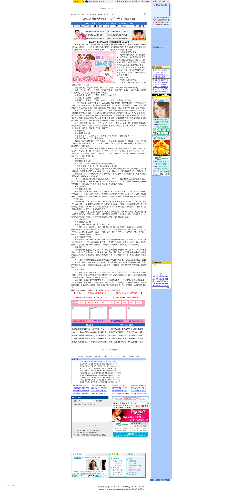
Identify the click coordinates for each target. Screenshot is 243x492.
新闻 (118, 1)
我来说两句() (85, 26)
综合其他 (98, 14)
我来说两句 (88, 356)
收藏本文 (99, 26)
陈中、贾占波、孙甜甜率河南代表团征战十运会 (96, 371)
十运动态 (111, 14)
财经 (129, 1)
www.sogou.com (82, 290)
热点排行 (108, 26)
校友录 (155, 1)
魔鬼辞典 (142, 436)
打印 (135, 26)
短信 (147, 1)
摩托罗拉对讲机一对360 (161, 286)
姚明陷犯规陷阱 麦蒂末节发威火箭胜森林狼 (126, 329)
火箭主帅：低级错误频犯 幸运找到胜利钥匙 (126, 335)
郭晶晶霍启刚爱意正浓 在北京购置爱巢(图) (89, 342)
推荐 (116, 26)
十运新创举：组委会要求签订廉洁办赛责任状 (95, 364)
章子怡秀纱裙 (123, 31)
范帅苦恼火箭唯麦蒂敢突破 (95, 32)
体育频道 (82, 14)
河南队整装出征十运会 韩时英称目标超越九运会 (96, 373)
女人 (143, 1)
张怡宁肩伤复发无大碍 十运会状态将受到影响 (95, 380)
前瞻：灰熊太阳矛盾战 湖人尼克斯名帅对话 (126, 342)
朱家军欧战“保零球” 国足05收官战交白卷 (88, 329)
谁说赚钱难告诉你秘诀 (139, 426)
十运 (95, 290)
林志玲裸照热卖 (113, 31)
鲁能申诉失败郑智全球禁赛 (95, 38)
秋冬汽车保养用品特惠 (160, 281)
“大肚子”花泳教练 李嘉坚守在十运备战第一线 (95, 377)
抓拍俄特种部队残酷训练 (161, 25)
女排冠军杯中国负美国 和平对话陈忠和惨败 (89, 339)
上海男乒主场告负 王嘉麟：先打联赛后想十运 (95, 382)
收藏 (131, 356)
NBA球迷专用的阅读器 (98, 42)
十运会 (104, 14)
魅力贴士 (127, 436)
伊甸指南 (134, 436)
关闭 (141, 26)
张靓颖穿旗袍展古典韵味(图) (117, 35)
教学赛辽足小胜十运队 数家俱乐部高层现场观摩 (96, 368)
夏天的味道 (118, 430)
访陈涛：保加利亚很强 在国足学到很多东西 (89, 335)
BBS (167, 1)
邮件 (160, 1)
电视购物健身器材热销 (160, 283)
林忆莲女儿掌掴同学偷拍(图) (117, 39)
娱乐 (126, 1)
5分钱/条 (142, 406)
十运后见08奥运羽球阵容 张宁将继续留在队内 (95, 375)
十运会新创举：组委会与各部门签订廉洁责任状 (96, 366)
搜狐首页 (74, 14)
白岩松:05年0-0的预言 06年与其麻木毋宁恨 (89, 332)
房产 (139, 1)
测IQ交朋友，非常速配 (139, 428)
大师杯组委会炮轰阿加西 (94, 35)
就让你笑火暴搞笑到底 (139, 430)
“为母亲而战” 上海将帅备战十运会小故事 (93, 361)
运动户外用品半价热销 (160, 279)
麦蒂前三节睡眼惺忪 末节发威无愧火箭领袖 (126, 332)
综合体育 (90, 14)
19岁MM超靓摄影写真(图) (161, 20)
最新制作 (118, 428)
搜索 (163, 1)
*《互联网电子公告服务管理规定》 (86, 433)
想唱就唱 (124, 428)
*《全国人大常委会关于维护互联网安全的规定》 (90, 435)
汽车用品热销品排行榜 (160, 277)
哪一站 (125, 430)
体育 (122, 1)
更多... (168, 288)
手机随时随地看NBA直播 (119, 42)
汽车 (135, 1)
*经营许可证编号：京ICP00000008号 (87, 430)
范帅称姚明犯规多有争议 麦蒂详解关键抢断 (126, 339)
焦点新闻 (119, 436)
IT (133, 1)
